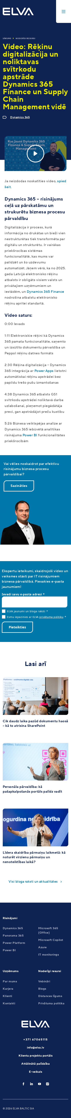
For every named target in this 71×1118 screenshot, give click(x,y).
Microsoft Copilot (50, 940)
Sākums (7, 38)
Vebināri (44, 981)
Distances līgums (50, 996)
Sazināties (19, 486)
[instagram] (47, 1084)
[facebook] (23, 1084)
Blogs (42, 989)
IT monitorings (48, 955)
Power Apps (44, 371)
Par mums (10, 981)
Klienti (7, 996)
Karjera (8, 989)
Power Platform (14, 943)
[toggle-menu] (63, 11)
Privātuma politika (51, 1003)
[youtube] (39, 1084)
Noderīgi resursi (25, 38)
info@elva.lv (35, 1047)
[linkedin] (31, 1084)
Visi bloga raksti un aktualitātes (33, 882)
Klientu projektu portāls (35, 1056)
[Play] (35, 153)
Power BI (30, 435)
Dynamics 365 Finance (45, 291)
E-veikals (35, 1072)
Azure (42, 947)
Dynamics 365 (20, 117)
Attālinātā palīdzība (35, 1064)
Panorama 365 (13, 935)
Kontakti (9, 1003)
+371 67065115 (35, 1039)
